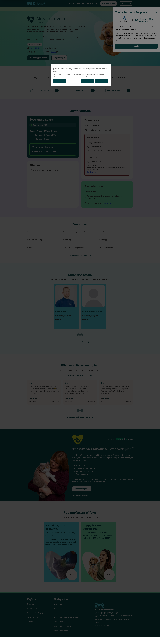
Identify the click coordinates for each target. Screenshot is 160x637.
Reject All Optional (87, 81)
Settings (59, 81)
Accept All (102, 81)
